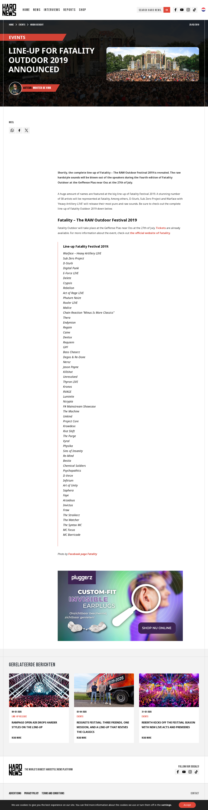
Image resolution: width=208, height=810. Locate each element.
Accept (187, 804)
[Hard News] (9, 9)
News (37, 10)
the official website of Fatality (150, 233)
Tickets (161, 228)
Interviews (52, 10)
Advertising (15, 793)
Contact (195, 793)
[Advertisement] (120, 142)
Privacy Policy (31, 793)
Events (22, 24)
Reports (69, 10)
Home (26, 10)
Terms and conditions (53, 793)
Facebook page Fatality (82, 554)
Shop (82, 10)
